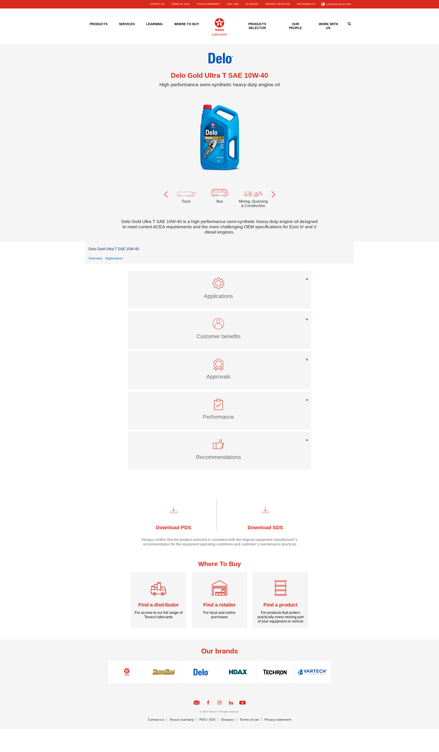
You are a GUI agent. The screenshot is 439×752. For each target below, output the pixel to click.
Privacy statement (278, 719)
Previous (165, 193)
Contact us (156, 719)
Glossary (227, 719)
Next (273, 193)
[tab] (219, 289)
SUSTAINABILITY (306, 4)
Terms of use (249, 719)
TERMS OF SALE (180, 4)
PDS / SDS (233, 4)
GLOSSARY (252, 4)
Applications (114, 258)
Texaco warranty (181, 719)
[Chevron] (219, 35)
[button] (219, 285)
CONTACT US (157, 4)
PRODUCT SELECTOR (277, 4)
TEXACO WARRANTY (208, 4)
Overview (95, 258)
